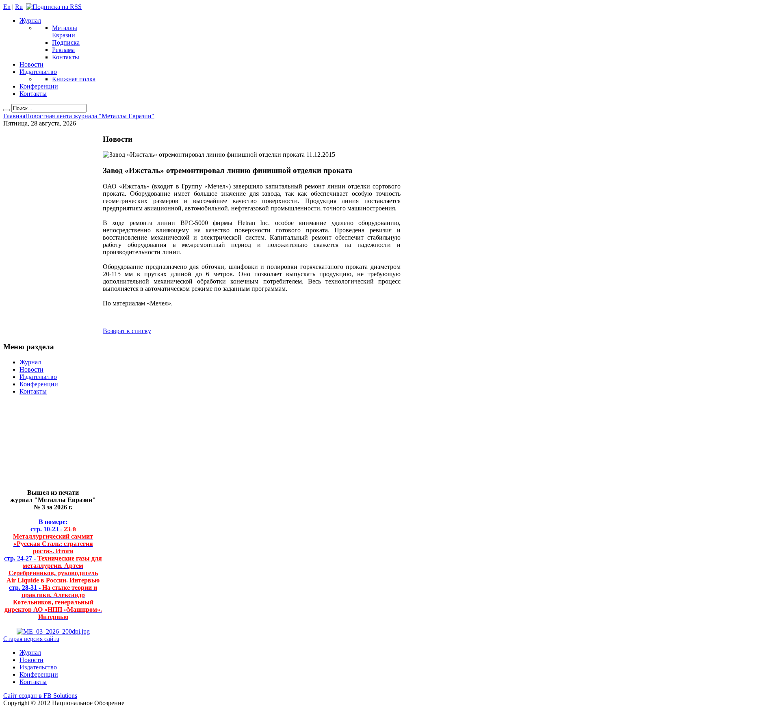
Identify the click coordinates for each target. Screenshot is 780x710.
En (7, 6)
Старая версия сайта (31, 638)
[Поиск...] (6, 110)
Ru (19, 6)
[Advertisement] (47, 445)
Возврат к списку (127, 330)
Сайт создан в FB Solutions (40, 695)
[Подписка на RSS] (54, 6)
